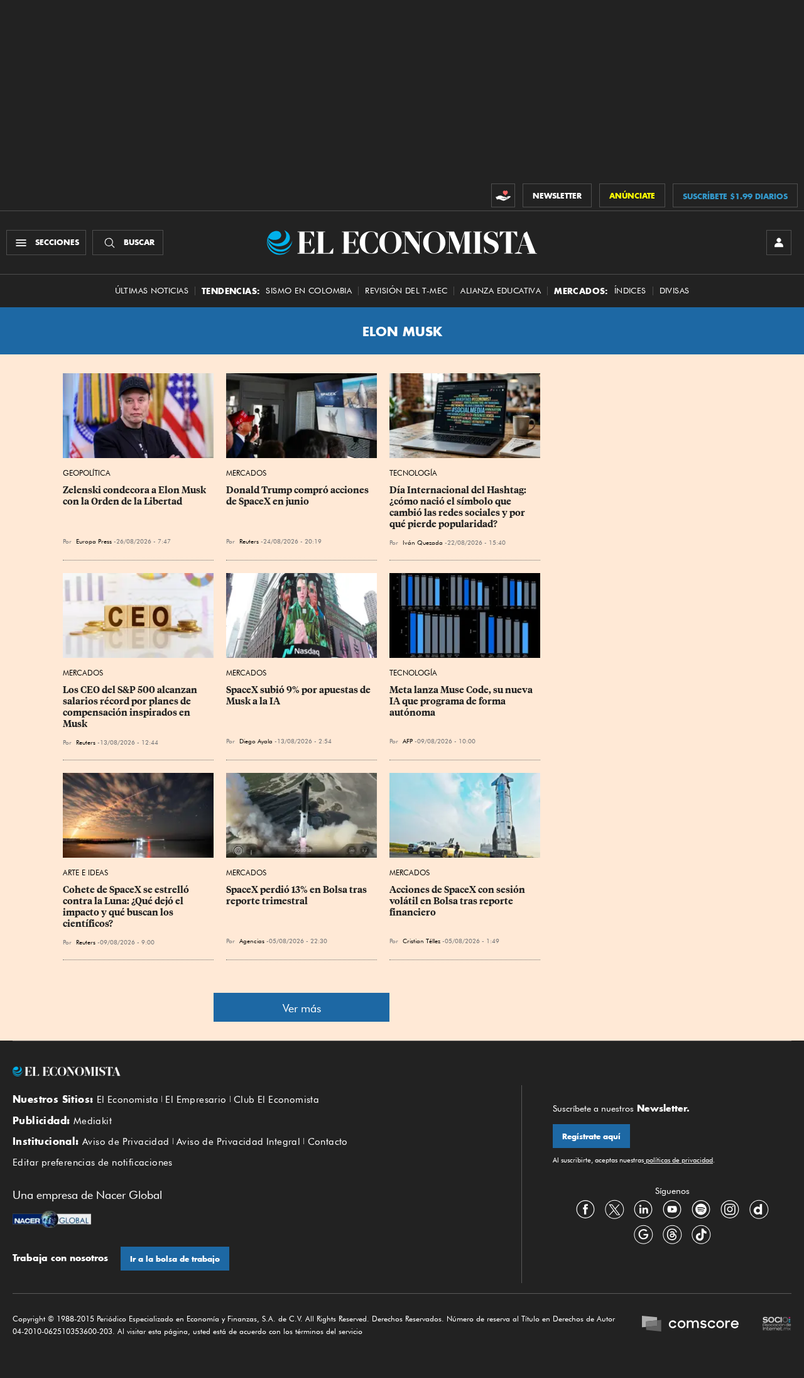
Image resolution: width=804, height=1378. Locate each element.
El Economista (127, 1099)
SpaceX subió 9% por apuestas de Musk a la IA (299, 695)
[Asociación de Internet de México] (777, 1325)
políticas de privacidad (678, 1160)
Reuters (249, 541)
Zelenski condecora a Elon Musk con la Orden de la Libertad (135, 495)
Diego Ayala (256, 741)
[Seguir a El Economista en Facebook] (585, 1209)
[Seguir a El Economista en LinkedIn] (643, 1209)
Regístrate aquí (591, 1136)
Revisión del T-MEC (406, 290)
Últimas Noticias (151, 290)
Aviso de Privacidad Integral (238, 1141)
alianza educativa (500, 290)
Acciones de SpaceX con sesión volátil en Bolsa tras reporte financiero (458, 901)
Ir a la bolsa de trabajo (175, 1259)
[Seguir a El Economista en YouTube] (672, 1209)
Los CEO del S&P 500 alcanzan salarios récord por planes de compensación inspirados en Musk (131, 707)
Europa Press (94, 541)
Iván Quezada (423, 542)
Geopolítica (87, 473)
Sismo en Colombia (309, 290)
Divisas (675, 290)
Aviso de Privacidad (126, 1141)
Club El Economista (276, 1099)
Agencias (251, 940)
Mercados (246, 473)
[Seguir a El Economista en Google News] (643, 1234)
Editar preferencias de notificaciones (93, 1162)
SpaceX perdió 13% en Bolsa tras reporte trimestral (297, 895)
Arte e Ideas (85, 872)
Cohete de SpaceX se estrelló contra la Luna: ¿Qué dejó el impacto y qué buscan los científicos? (127, 906)
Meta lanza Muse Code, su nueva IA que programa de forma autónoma (462, 701)
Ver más (302, 1008)
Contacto (328, 1141)
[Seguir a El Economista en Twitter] (614, 1209)
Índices (630, 290)
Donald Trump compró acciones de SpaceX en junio (298, 495)
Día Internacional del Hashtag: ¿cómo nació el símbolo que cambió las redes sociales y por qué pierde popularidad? (458, 507)
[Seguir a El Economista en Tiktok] (701, 1234)
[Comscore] (690, 1325)
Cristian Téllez (421, 940)
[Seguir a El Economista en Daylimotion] (758, 1209)
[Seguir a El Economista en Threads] (672, 1234)
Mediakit (92, 1121)
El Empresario (195, 1099)
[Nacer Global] (52, 1221)
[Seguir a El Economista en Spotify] (701, 1209)
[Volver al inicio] (251, 1071)
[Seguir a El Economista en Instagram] (729, 1209)
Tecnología (413, 473)
